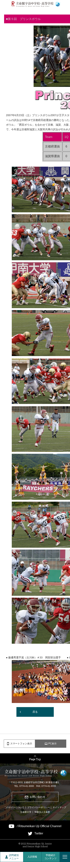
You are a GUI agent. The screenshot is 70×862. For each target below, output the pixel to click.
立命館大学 (25, 812)
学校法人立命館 (42, 812)
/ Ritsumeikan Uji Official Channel (39, 826)
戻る (35, 711)
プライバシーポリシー (38, 807)
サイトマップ (59, 807)
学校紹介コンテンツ (50, 857)
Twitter (38, 833)
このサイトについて (14, 807)
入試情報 (32, 856)
